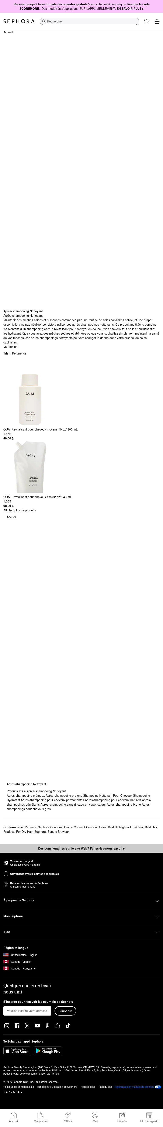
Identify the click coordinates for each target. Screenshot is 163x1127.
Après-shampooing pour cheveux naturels (113, 800)
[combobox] (89, 21)
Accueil (8, 32)
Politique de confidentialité (18, 1086)
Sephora (40, 831)
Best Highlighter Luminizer (125, 827)
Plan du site (105, 1086)
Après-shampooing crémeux (26, 795)
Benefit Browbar (58, 831)
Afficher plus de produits (19, 510)
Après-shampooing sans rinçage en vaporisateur (74, 804)
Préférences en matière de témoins (134, 1086)
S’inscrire (65, 1011)
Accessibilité (88, 1086)
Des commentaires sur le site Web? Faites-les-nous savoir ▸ (81, 848)
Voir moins (10, 347)
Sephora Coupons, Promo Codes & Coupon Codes (72, 827)
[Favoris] (147, 21)
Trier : (15, 353)
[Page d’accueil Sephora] (19, 21)
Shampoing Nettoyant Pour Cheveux (108, 795)
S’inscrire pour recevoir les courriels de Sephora (38, 1002)
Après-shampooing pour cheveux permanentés (53, 800)
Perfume (30, 827)
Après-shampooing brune (124, 804)
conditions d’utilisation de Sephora (57, 1086)
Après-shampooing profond (64, 795)
